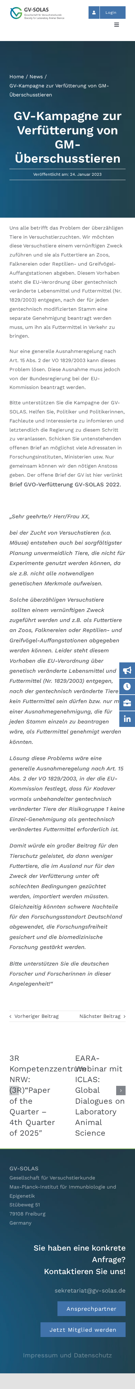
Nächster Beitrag (100, 1016)
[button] (14, 1090)
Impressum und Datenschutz (67, 1355)
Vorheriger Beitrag (36, 1016)
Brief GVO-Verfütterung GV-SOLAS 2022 (64, 484)
